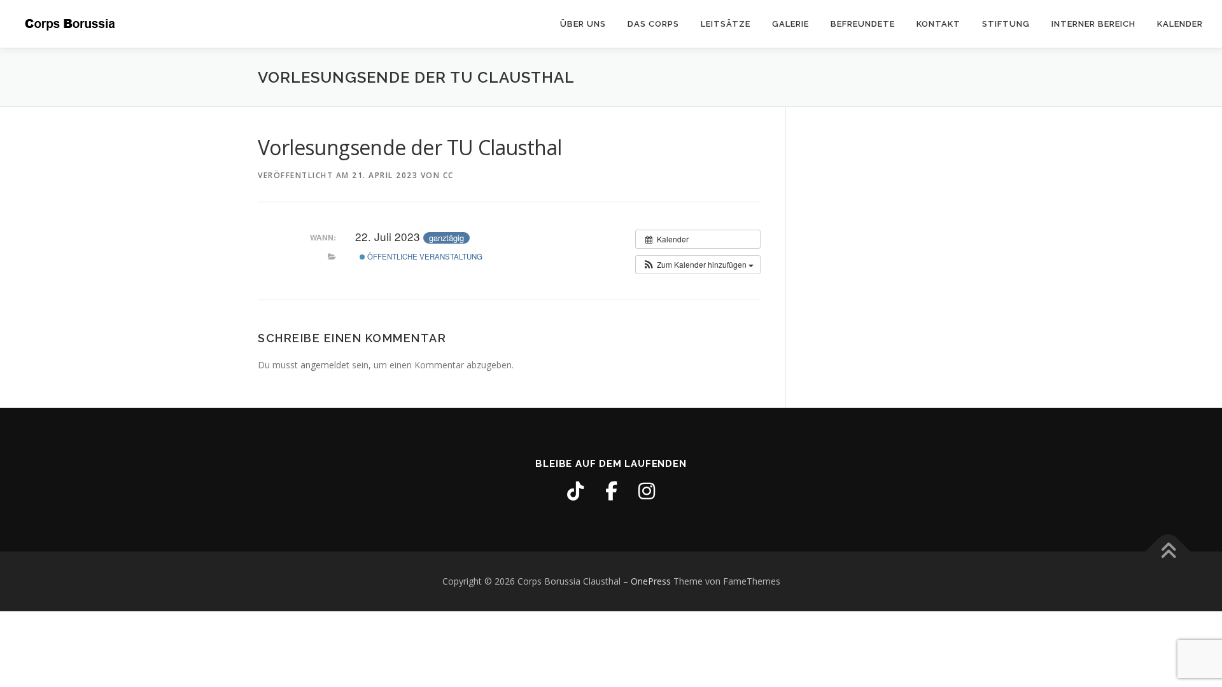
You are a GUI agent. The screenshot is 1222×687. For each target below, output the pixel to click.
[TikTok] (575, 491)
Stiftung (1006, 24)
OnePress (651, 581)
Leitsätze (725, 24)
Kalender (1180, 24)
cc (448, 175)
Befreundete (863, 24)
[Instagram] (646, 491)
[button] (698, 265)
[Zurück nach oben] (1168, 551)
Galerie (790, 24)
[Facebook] (611, 491)
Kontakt (938, 24)
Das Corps (653, 24)
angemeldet (324, 365)
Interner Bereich (1093, 24)
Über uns (583, 24)
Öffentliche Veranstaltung (423, 256)
